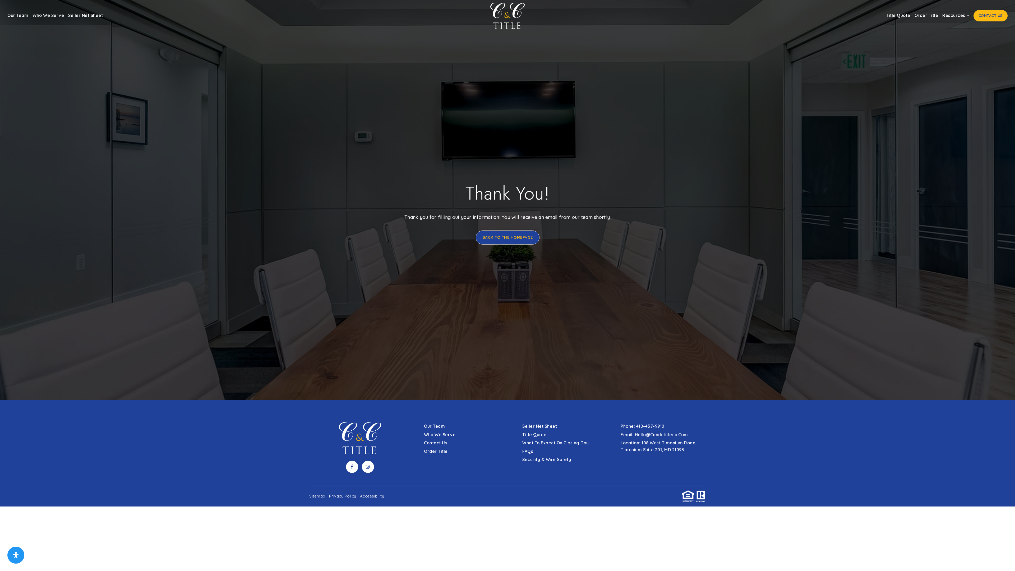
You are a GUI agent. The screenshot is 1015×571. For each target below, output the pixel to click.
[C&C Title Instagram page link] (368, 467)
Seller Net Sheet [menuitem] (85, 15)
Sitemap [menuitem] (317, 496)
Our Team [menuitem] (17, 15)
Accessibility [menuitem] (372, 496)
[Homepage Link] (507, 15)
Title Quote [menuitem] (898, 15)
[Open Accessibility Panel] (16, 555)
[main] (507, 200)
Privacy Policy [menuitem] (342, 496)
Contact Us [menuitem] (991, 15)
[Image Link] (1003, 558)
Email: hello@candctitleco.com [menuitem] (654, 434)
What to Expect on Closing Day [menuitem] (555, 442)
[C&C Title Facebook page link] (352, 467)
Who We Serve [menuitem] (48, 15)
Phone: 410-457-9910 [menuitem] (643, 426)
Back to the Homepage (507, 237)
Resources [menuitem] (954, 15)
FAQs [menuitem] (527, 451)
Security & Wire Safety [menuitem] (546, 459)
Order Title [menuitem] (926, 15)
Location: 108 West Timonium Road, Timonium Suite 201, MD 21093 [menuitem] (659, 446)
